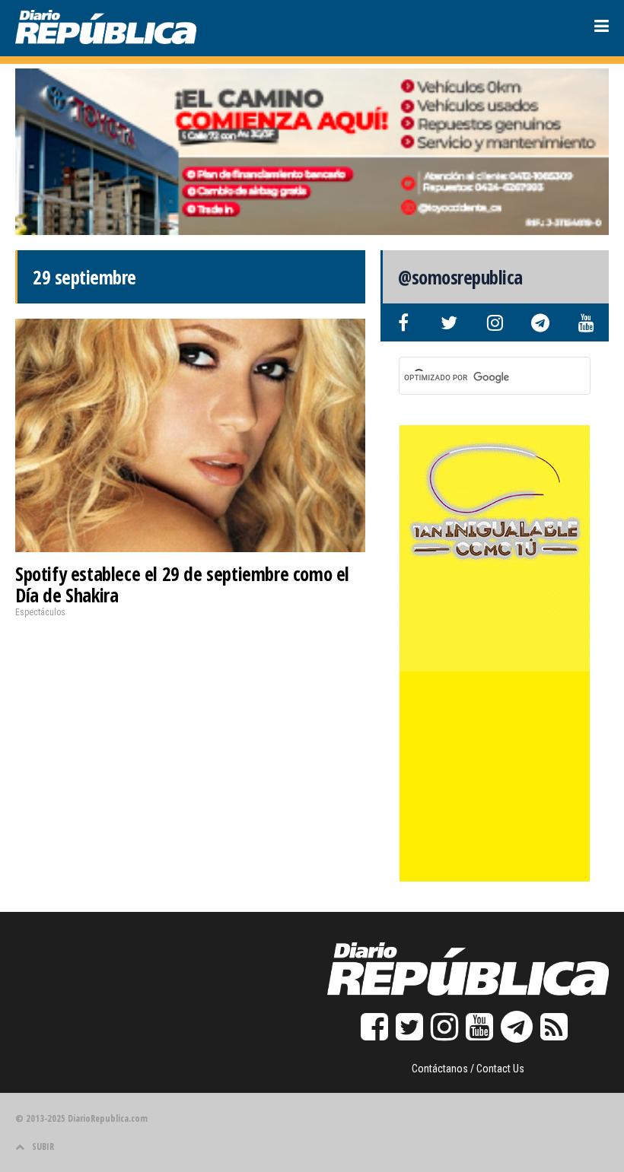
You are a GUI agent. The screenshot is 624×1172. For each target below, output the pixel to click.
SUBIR (43, 1146)
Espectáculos (40, 612)
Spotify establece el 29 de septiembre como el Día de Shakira (182, 584)
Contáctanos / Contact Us (468, 1068)
